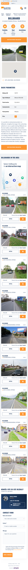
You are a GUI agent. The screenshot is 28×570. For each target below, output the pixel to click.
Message (5, 531)
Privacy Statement (18, 549)
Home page (2, 14)
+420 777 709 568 (14, 501)
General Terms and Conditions (13, 565)
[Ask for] (23, 219)
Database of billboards (8, 14)
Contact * (5, 523)
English (12, 3)
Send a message (8, 555)
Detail (10, 219)
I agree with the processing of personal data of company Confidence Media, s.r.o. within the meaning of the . (15, 548)
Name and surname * (7, 515)
